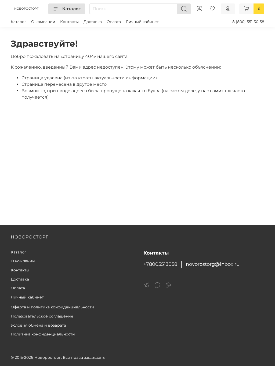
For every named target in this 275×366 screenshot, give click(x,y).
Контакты (69, 21)
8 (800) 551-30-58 (248, 21)
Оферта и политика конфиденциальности (52, 307)
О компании (43, 21)
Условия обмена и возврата (38, 325)
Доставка (93, 21)
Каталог (71, 8)
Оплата (114, 21)
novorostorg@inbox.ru (213, 264)
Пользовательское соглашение (42, 316)
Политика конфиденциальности (43, 334)
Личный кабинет (142, 21)
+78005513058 (160, 264)
